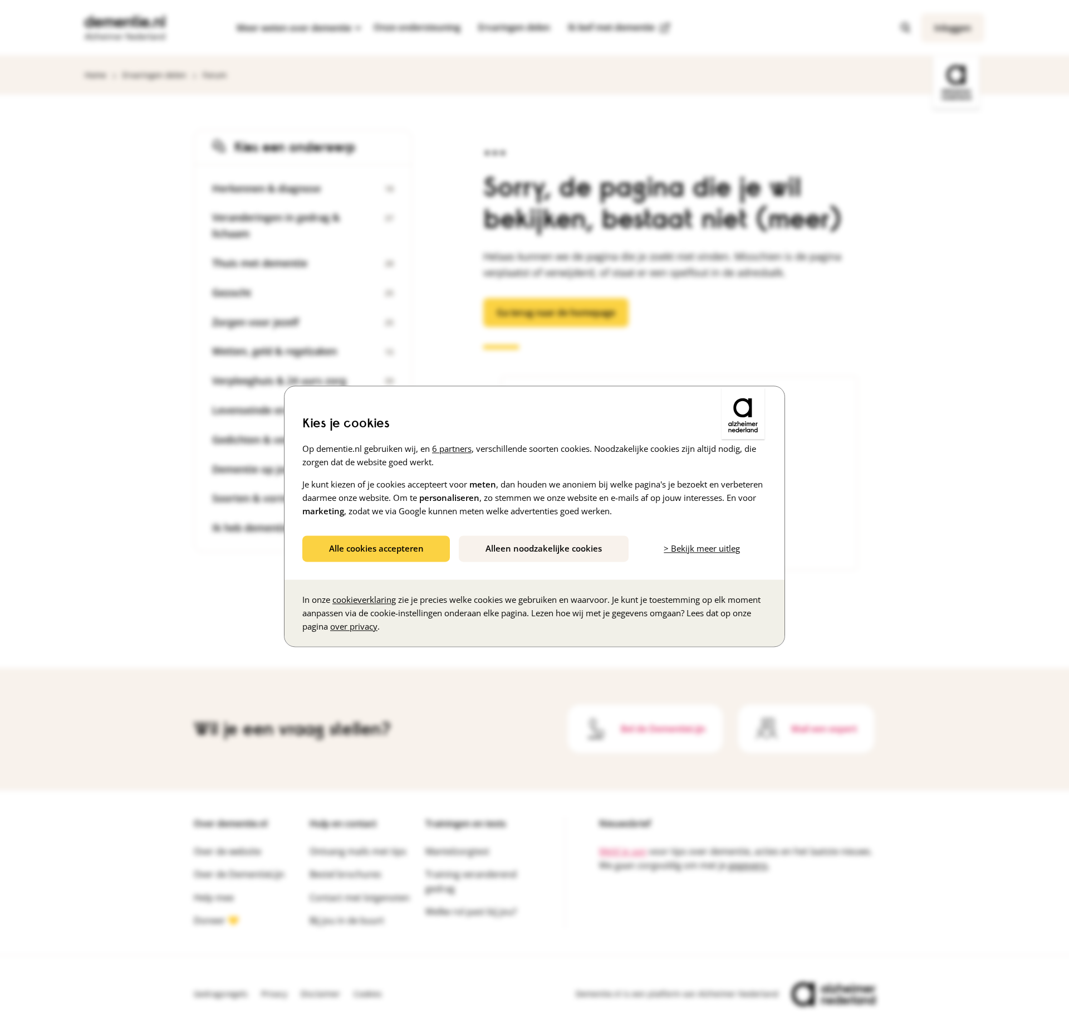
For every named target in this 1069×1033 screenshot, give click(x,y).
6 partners (452, 448)
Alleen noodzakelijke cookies (544, 548)
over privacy (353, 626)
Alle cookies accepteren (376, 548)
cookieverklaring (364, 600)
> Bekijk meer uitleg (702, 548)
